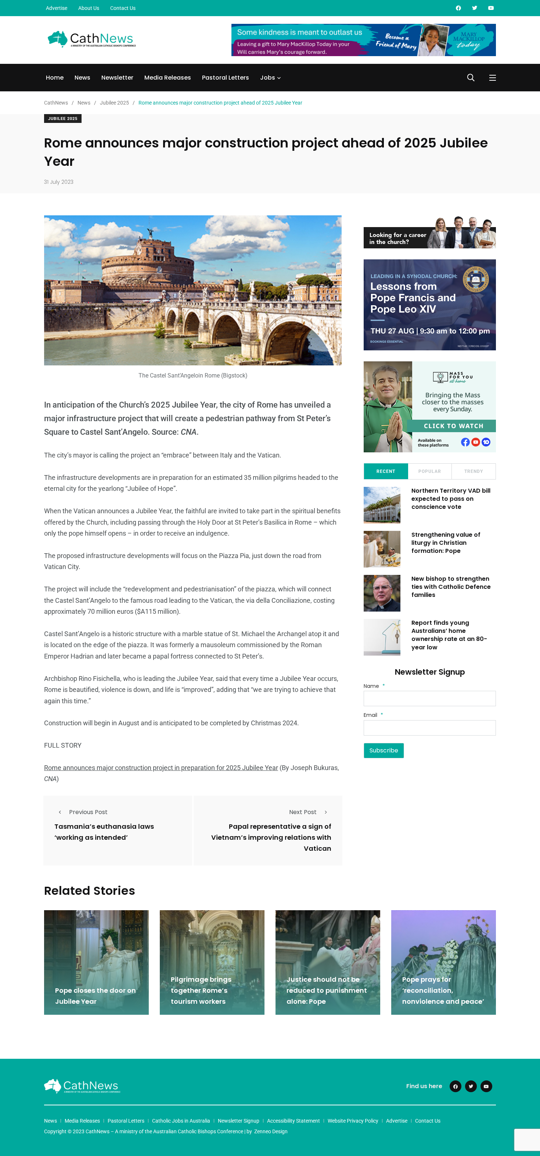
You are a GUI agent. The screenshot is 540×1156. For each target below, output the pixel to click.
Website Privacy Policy (353, 1121)
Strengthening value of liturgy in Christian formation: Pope (445, 542)
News (82, 77)
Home (55, 77)
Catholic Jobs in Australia (181, 1121)
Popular (429, 471)
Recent (386, 471)
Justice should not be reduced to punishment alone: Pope (327, 990)
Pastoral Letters (225, 77)
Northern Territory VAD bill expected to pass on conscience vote (450, 498)
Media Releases (167, 77)
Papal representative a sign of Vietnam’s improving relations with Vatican (271, 837)
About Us (88, 8)
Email (373, 715)
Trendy (473, 471)
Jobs (267, 77)
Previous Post (88, 812)
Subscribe (384, 750)
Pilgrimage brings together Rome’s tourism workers (201, 990)
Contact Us (123, 8)
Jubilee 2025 (63, 118)
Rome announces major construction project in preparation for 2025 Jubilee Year (161, 768)
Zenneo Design (271, 1131)
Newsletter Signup (238, 1121)
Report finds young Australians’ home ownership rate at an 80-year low (449, 635)
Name (374, 686)
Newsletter (117, 77)
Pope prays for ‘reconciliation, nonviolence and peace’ (443, 990)
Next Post (303, 812)
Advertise (56, 8)
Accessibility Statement (293, 1121)
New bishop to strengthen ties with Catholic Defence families (451, 587)
